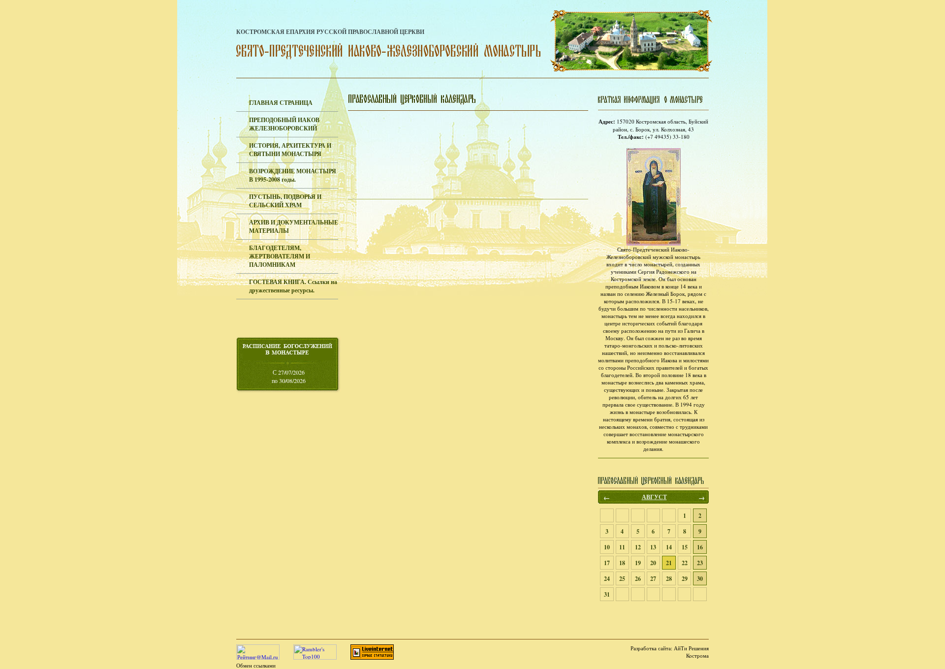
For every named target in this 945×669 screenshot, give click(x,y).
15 (685, 547)
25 (622, 578)
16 (700, 547)
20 (653, 563)
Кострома (697, 655)
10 (607, 547)
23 (700, 563)
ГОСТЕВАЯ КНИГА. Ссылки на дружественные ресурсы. (293, 286)
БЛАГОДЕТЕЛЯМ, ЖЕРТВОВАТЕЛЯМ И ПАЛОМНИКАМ (279, 256)
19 (638, 563)
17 (607, 563)
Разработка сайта (650, 648)
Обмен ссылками (256, 665)
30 (700, 578)
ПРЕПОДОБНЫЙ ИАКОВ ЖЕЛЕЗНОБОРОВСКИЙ (284, 124)
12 (638, 547)
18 (622, 563)
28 (669, 578)
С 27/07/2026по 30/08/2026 (289, 376)
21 (669, 563)
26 (638, 578)
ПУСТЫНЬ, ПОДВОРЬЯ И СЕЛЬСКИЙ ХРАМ (285, 200)
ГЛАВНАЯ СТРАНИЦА (281, 102)
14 (669, 547)
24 (607, 578)
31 (607, 594)
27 (653, 578)
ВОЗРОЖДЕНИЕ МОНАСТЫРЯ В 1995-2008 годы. (292, 175)
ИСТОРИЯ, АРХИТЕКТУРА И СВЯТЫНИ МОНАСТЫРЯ (290, 149)
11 (622, 547)
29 (685, 578)
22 (685, 563)
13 (653, 547)
